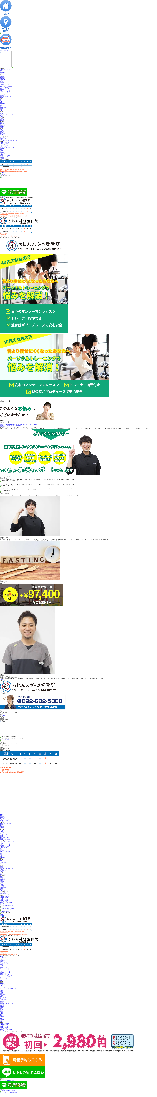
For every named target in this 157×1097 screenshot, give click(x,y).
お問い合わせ (2, 426)
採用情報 (2, 156)
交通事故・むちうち (4, 145)
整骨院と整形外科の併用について (7, 147)
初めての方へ (2, 154)
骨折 (1, 99)
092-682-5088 (2, 715)
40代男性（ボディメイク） (5, 89)
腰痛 (1, 122)
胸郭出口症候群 (3, 120)
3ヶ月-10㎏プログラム (4, 87)
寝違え (1, 109)
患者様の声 (2, 152)
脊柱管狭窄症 (2, 125)
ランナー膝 (2, 135)
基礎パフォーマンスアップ (5, 96)
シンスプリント (3, 132)
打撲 (1, 101)
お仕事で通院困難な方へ (5, 142)
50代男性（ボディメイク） (5, 91)
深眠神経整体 (2, 78)
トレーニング (2, 398)
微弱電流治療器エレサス (5, 84)
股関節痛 (2, 126)
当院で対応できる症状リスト (6, 155)
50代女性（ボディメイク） (5, 90)
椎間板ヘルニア (3, 108)
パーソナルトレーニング (5, 93)
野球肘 (1, 114)
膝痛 (1, 129)
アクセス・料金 (3, 957)
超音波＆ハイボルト (4, 83)
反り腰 (1, 127)
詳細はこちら (2, 679)
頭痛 (1, 105)
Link (23, 1031)
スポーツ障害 (2, 137)
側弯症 (1, 70)
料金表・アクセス (3, 815)
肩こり (1, 112)
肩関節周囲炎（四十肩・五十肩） (7, 114)
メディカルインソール (4, 83)
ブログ (1, 151)
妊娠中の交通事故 (3, 146)
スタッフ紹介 (2, 153)
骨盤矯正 (2, 81)
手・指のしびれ (3, 115)
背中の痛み (2, 119)
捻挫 (1, 102)
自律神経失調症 (3, 138)
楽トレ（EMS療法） (4, 79)
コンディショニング (4, 80)
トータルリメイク (3, 75)
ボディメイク (2, 93)
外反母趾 (2, 130)
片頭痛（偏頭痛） (3, 107)
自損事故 (2, 148)
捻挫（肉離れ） (3, 103)
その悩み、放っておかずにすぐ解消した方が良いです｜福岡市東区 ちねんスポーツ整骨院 (18, 424)
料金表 (1, 149)
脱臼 (1, 100)
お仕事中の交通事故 (4, 143)
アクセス (2, 150)
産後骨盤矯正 (2, 77)
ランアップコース (3, 94)
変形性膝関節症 (3, 133)
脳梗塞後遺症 (2, 72)
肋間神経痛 (2, 118)
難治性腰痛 (2, 73)
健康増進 (2, 95)
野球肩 (1, 116)
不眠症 (1, 139)
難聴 (1, 71)
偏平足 (1, 134)
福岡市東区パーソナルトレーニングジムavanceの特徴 (10, 425)
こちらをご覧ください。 (7, 713)
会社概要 (2, 157)
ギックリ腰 (2, 124)
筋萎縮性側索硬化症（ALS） (6, 69)
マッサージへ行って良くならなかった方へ (8, 140)
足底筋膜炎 (2, 131)
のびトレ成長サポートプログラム (7, 86)
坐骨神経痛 (2, 123)
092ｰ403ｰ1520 (2, 746)
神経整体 (2, 76)
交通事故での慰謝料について (6, 145)
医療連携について (3, 158)
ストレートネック (3, 106)
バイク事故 (2, 144)
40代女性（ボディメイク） (5, 88)
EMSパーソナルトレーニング (6, 92)
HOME (1, 397)
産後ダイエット (3, 97)
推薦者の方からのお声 (4, 156)
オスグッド (2, 135)
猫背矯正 (2, 82)
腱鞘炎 (1, 113)
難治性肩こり (2, 73)
